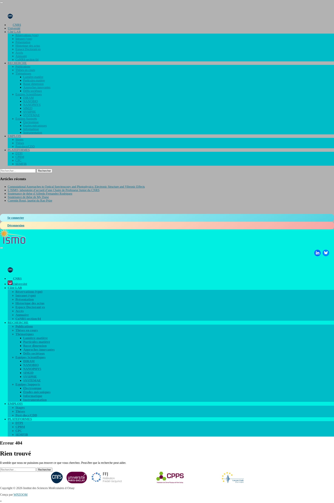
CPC (18, 160)
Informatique (31, 129)
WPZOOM (20, 494)
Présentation (22, 42)
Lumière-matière (33, 77)
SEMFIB (21, 163)
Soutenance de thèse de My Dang (28, 197)
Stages (19, 139)
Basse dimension (33, 84)
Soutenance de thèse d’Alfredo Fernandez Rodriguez (40, 193)
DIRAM (28, 97)
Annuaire (21, 56)
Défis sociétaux (32, 90)
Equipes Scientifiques (28, 94)
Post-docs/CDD (25, 146)
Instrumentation (32, 132)
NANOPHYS (32, 104)
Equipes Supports (26, 118)
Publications (22, 66)
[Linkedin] (317, 253)
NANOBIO (30, 101)
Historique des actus (27, 45)
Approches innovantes (36, 87)
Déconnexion (15, 225)
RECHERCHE (17, 63)
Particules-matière (34, 80)
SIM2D (27, 108)
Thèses (19, 143)
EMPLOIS (14, 136)
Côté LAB (14, 31)
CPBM (19, 157)
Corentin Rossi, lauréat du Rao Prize (30, 200)
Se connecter (15, 217)
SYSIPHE (29, 111)
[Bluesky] (326, 253)
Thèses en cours (25, 70)
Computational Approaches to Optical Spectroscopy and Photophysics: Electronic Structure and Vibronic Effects (76, 186)
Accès (19, 52)
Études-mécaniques (35, 125)
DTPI (18, 153)
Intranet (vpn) (23, 38)
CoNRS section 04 (26, 59)
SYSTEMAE (31, 115)
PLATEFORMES (19, 150)
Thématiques (23, 73)
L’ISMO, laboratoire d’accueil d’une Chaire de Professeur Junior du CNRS (54, 190)
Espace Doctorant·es (28, 49)
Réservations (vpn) (26, 35)
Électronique (31, 122)
